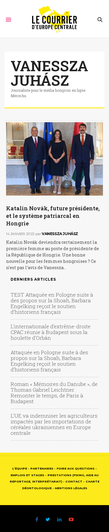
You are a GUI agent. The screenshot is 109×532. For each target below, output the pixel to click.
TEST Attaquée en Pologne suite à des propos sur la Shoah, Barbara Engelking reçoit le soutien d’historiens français (52, 303)
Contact (73, 481)
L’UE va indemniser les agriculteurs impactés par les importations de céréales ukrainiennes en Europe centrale (54, 424)
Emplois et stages (27, 475)
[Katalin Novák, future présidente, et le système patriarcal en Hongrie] (54, 158)
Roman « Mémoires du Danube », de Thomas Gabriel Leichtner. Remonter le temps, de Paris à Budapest (54, 393)
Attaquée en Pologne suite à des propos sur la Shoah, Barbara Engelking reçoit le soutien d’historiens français (49, 361)
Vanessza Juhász (49, 73)
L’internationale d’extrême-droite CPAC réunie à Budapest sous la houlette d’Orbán (51, 332)
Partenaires (41, 468)
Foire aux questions (75, 468)
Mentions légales (71, 488)
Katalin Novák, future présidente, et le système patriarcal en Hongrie (53, 216)
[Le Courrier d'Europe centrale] (54, 19)
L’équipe (19, 468)
